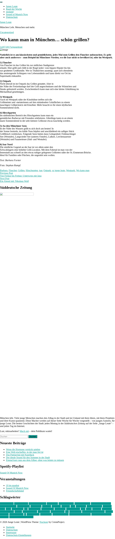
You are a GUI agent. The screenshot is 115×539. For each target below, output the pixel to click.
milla (83, 509)
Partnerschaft (44, 511)
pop (67, 511)
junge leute (81, 506)
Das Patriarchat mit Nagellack (20, 455)
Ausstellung (52, 503)
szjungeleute (16, 47)
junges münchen (94, 506)
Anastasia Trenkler (37, 503)
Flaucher (13, 170)
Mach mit (24, 431)
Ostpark (47, 170)
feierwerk (46, 506)
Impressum (11, 532)
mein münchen (73, 509)
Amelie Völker (21, 503)
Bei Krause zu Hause (101, 503)
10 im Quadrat (7, 503)
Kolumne (107, 506)
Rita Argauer (75, 511)
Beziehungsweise (8, 506)
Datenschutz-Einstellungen (18, 535)
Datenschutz (12, 17)
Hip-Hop (65, 506)
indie (73, 506)
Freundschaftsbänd (15, 491)
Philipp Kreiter (58, 511)
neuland (9, 11)
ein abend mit (23, 506)
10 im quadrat (12, 485)
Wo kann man (82, 170)
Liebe (8, 509)
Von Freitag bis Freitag (80, 514)
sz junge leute (58, 170)
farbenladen (35, 506)
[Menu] (1, 2)
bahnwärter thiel (66, 503)
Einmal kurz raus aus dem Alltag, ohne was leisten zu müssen (35, 460)
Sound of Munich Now (17, 14)
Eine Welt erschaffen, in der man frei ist (24, 452)
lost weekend (34, 509)
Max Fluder (60, 509)
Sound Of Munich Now (11, 472)
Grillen (21, 170)
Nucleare (44, 522)
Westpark (70, 170)
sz (25, 514)
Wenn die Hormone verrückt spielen (23, 449)
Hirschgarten (32, 170)
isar (40, 170)
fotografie (56, 506)
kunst (2, 509)
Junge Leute (12, 6)
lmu (26, 509)
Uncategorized (7, 32)
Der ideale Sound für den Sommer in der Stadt (28, 457)
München (96, 509)
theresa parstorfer (60, 514)
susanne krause (16, 514)
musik (89, 509)
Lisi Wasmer (18, 509)
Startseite (10, 527)
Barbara (3, 170)
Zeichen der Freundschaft (21, 517)
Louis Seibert (47, 509)
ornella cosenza (30, 511)
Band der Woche (14, 9)
